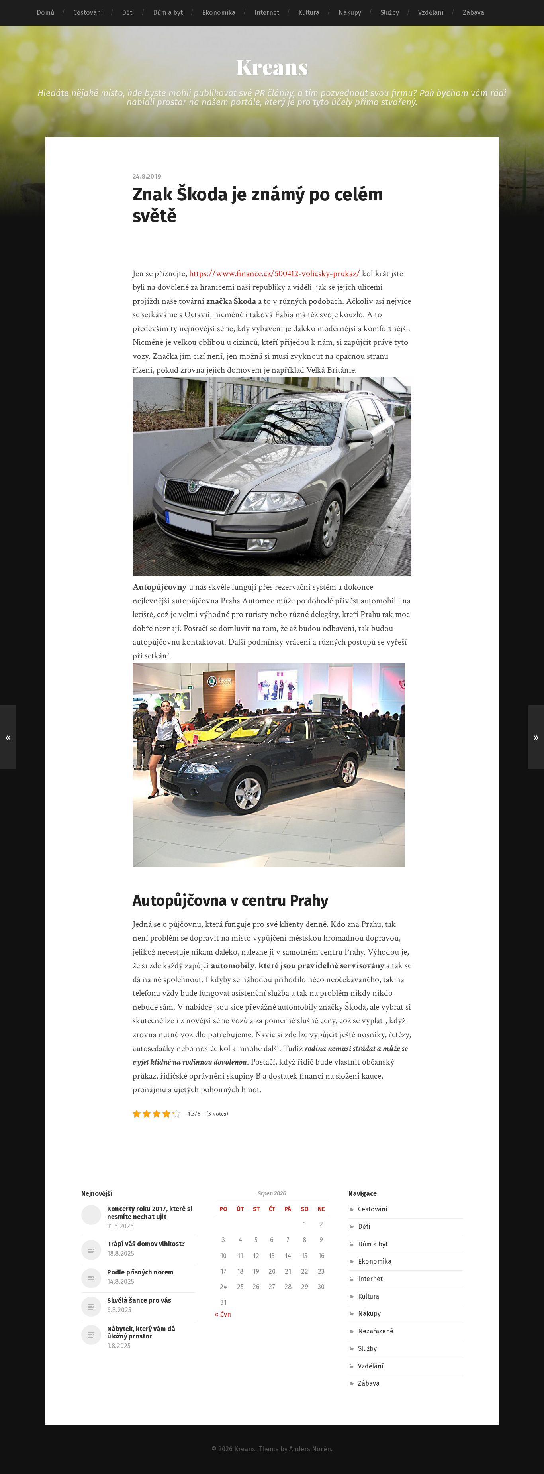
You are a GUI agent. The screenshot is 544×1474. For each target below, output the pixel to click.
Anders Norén (310, 1449)
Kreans (271, 66)
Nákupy (350, 12)
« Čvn (223, 1314)
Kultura (308, 12)
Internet (266, 12)
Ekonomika (218, 12)
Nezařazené (375, 1331)
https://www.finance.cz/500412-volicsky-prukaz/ (274, 273)
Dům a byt (168, 12)
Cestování (88, 12)
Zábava (473, 12)
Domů (45, 12)
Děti (128, 12)
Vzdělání (431, 12)
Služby (389, 12)
